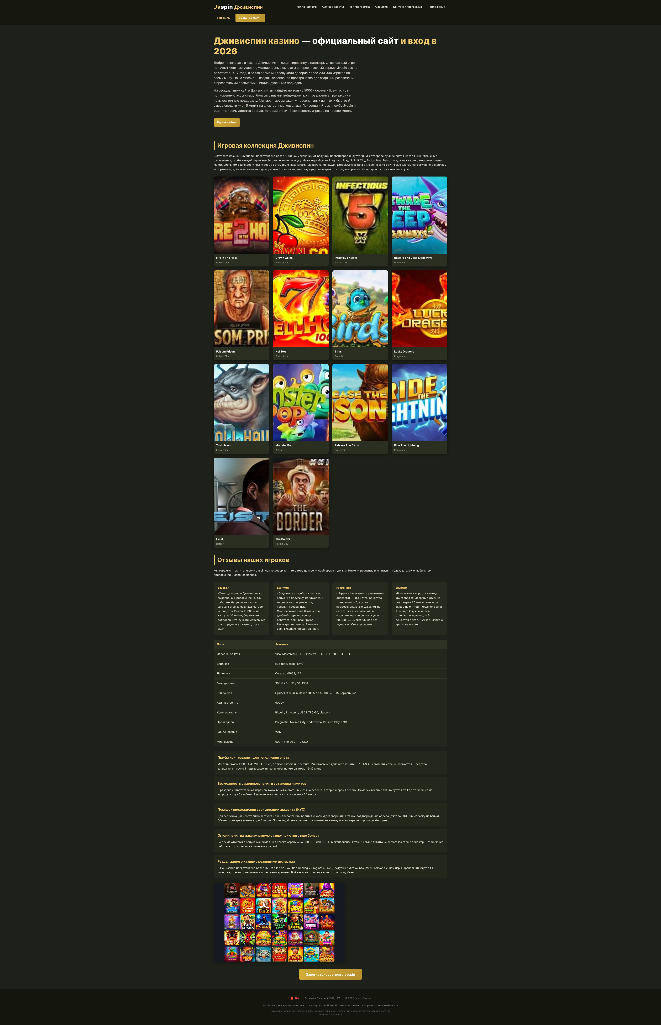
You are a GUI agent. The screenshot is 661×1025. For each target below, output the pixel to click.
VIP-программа (359, 6)
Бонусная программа (407, 6)
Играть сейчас (227, 122)
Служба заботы (333, 6)
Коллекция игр (306, 6)
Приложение (436, 6)
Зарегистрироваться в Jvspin (330, 974)
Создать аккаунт (250, 17)
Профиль (223, 17)
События (381, 6)
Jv (238, 6)
